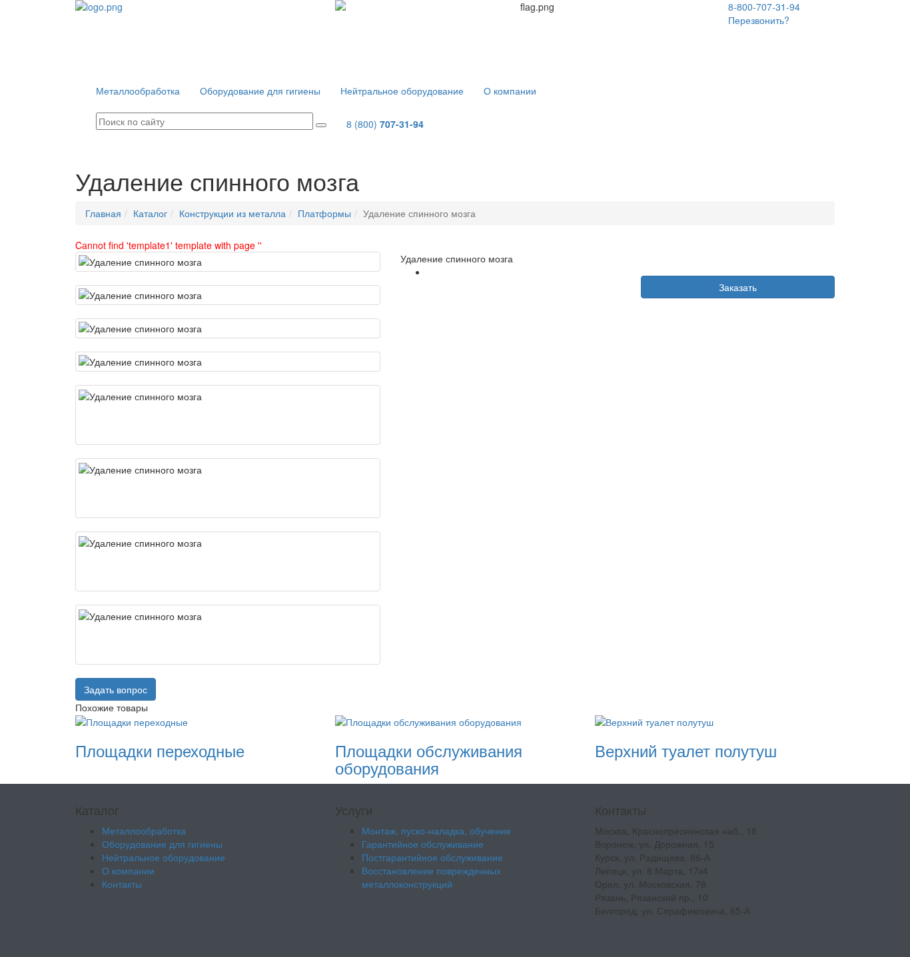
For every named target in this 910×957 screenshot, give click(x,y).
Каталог (150, 213)
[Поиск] (321, 125)
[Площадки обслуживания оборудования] (428, 720)
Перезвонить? (758, 20)
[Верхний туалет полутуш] (654, 720)
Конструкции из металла (232, 213)
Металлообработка (138, 90)
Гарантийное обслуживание (423, 843)
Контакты (576, 90)
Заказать (738, 287)
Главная (103, 213)
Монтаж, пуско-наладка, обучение (436, 830)
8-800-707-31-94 (764, 6)
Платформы (324, 213)
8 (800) (385, 124)
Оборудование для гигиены (260, 90)
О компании (510, 90)
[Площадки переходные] (131, 720)
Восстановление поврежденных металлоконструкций (431, 877)
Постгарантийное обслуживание (432, 857)
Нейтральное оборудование (402, 90)
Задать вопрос (115, 689)
